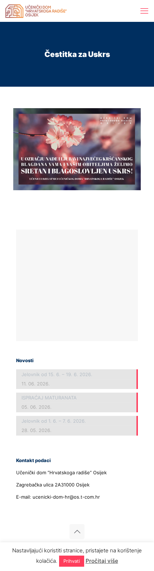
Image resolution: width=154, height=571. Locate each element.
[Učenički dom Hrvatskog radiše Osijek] (36, 11)
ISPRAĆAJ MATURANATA (49, 397)
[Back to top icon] (77, 531)
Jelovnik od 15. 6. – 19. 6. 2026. (56, 374)
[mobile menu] (144, 11)
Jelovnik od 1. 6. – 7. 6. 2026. (53, 421)
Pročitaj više (102, 560)
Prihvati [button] (71, 561)
